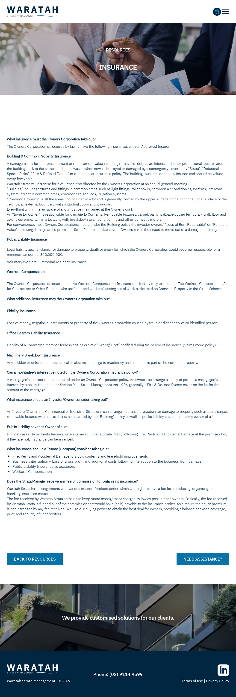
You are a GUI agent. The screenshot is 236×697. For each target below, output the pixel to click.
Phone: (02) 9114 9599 (118, 674)
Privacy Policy (217, 680)
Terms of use (192, 680)
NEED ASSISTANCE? (202, 559)
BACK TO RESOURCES (35, 559)
